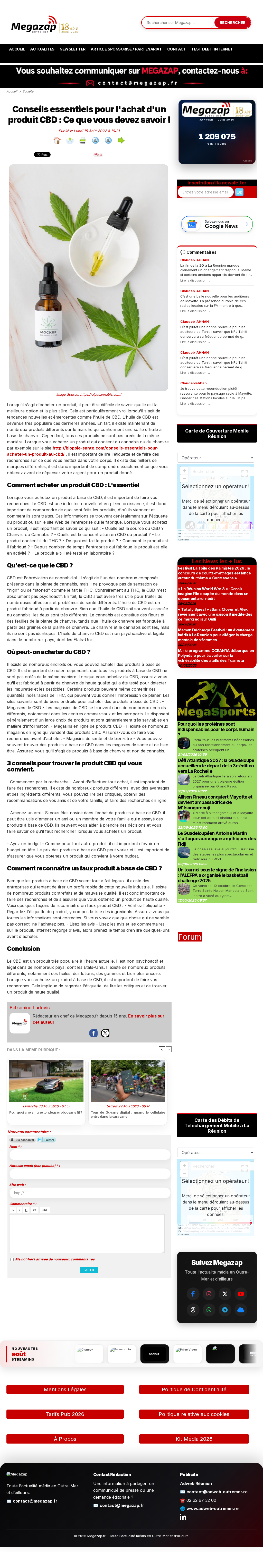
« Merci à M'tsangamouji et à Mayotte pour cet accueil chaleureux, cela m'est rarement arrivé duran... (223, 818)
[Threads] (193, 1309)
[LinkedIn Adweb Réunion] (183, 1517)
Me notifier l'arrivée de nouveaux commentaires (55, 1259)
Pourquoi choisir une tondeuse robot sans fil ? (45, 1112)
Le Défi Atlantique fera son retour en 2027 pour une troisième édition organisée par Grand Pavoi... (222, 781)
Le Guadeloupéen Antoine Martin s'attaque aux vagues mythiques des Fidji (217, 838)
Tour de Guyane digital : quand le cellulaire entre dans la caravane (128, 1114)
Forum (189, 937)
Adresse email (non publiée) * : (34, 1166)
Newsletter (73, 49)
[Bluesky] (240, 1309)
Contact (176, 49)
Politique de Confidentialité (194, 1389)
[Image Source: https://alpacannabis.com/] (88, 166)
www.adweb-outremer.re (212, 1508)
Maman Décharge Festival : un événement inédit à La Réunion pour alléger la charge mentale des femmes (216, 634)
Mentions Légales (65, 1389)
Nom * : (15, 1146)
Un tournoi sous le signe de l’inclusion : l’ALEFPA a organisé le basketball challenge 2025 (217, 875)
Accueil (17, 49)
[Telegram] (225, 1309)
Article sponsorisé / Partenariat (126, 49)
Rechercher (233, 22)
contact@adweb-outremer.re (217, 1491)
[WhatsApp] (209, 1309)
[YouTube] (240, 1293)
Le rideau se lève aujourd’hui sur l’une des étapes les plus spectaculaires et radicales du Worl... (223, 854)
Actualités (42, 49)
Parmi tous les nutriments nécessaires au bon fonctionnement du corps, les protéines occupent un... (223, 745)
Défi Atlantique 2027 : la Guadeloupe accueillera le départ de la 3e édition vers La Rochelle (216, 766)
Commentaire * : (22, 1204)
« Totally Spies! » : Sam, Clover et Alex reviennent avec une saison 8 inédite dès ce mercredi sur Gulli (215, 614)
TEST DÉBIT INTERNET (212, 49)
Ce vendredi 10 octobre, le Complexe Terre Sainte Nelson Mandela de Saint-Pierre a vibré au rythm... (224, 891)
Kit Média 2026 (194, 1439)
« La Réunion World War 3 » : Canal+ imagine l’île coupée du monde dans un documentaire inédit (213, 593)
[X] (225, 1293)
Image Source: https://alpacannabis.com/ (88, 394)
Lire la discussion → (195, 280)
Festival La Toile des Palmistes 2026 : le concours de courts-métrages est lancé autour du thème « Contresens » (214, 573)
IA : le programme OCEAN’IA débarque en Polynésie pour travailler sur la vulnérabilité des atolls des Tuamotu (216, 655)
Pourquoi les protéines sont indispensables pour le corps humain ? (216, 729)
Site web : (17, 1185)
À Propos (65, 1439)
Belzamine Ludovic (30, 1007)
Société (27, 91)
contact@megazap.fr (35, 1501)
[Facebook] (193, 1293)
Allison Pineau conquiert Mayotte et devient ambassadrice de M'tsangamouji (215, 802)
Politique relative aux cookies (194, 1414)
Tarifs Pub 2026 (65, 1414)
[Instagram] (209, 1293)
